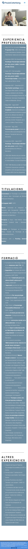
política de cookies (19, 545)
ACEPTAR (14, 547)
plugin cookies (24, 547)
